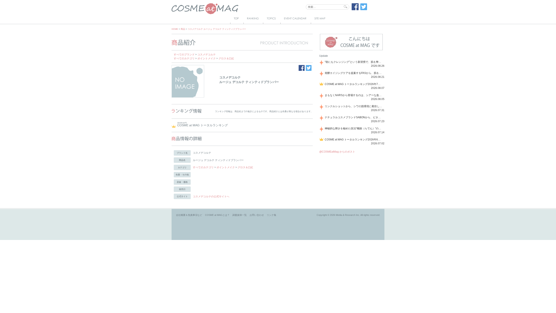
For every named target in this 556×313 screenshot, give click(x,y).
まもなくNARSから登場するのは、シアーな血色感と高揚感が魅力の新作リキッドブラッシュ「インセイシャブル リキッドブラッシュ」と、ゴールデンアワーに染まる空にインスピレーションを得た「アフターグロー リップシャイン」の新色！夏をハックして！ (354, 95)
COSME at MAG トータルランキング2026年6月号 (354, 139)
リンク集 (271, 215)
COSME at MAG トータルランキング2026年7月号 (354, 84)
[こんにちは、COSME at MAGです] (351, 49)
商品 (183, 29)
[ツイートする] (363, 9)
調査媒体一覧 (239, 215)
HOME (175, 29)
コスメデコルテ (206, 54)
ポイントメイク (206, 58)
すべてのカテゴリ (184, 58)
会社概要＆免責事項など (189, 215)
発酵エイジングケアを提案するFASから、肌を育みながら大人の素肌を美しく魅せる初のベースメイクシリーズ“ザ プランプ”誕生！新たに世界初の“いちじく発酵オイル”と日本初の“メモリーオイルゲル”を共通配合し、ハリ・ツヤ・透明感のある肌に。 (354, 73)
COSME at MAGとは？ (217, 215)
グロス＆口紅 (226, 58)
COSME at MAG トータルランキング (202, 125)
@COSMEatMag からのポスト (337, 151)
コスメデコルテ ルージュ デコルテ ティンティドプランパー (217, 29)
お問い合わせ (257, 215)
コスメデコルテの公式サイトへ (211, 196)
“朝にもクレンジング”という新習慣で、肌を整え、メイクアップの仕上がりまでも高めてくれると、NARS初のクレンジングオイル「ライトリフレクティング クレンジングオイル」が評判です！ (354, 61)
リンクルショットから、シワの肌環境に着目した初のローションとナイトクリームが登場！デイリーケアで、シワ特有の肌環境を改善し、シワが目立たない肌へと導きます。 (354, 106)
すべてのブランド (184, 54)
